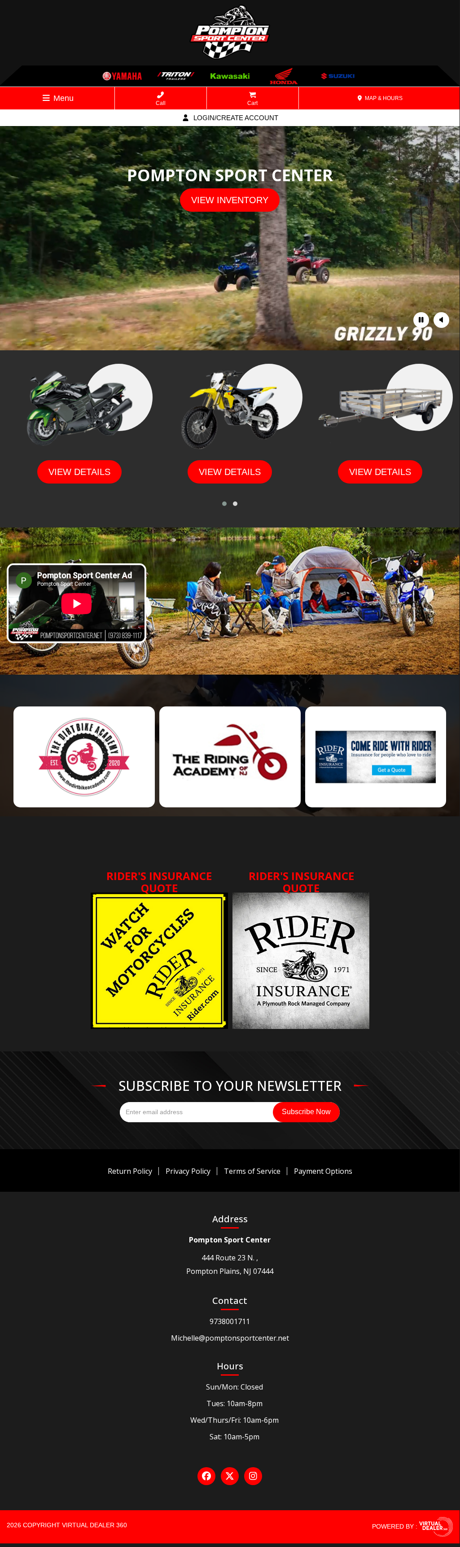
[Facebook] (206, 1476)
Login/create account (235, 118)
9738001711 (230, 1321)
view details (79, 472)
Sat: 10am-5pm (234, 1437)
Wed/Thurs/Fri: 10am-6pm (234, 1420)
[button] (224, 503)
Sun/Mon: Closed (234, 1387)
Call (161, 103)
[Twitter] (230, 1476)
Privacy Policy (188, 1171)
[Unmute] (441, 320)
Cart (252, 103)
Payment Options (323, 1171)
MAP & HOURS (383, 98)
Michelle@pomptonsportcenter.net (230, 1338)
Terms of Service (252, 1171)
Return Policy (130, 1171)
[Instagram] (253, 1476)
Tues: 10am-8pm (234, 1403)
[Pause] (421, 320)
